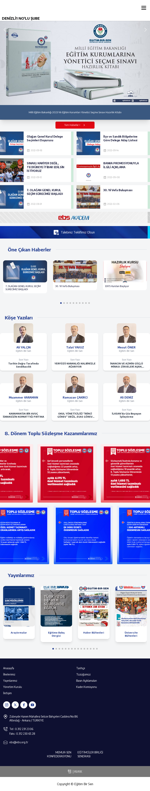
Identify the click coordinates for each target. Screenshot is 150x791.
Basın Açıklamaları (86, 680)
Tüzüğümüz (83, 674)
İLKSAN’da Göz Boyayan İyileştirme (126, 415)
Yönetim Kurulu (12, 686)
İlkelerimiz (9, 674)
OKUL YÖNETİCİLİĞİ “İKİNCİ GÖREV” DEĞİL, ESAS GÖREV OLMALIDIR (75, 415)
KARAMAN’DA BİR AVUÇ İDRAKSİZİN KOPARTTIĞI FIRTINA (23, 415)
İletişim (7, 693)
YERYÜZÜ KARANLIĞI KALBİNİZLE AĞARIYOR (75, 365)
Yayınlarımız (10, 680)
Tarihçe (80, 668)
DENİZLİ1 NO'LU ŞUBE (21, 18)
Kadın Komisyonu (86, 686)
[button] (145, 30)
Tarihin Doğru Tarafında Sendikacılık (23, 365)
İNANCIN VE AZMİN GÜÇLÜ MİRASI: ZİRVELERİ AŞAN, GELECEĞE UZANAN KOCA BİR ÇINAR (126, 365)
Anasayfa (8, 668)
